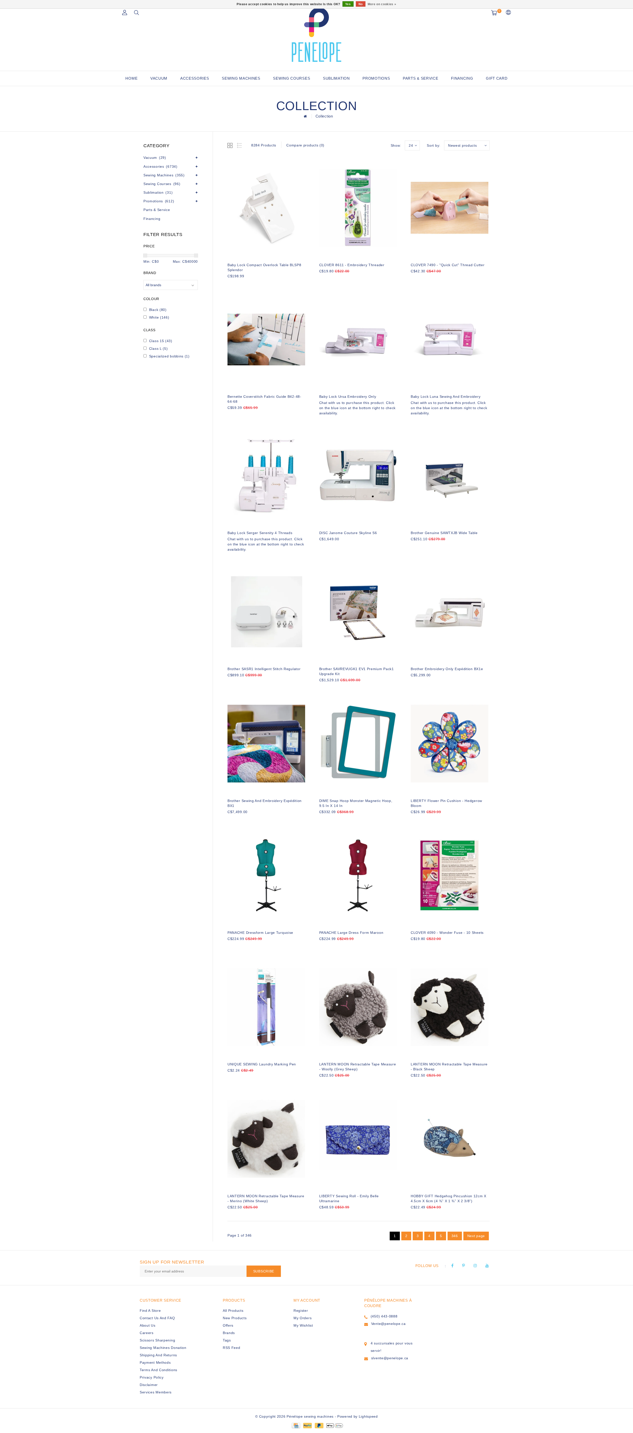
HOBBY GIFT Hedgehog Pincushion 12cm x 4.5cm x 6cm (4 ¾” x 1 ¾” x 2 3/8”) (448, 1198)
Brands (229, 1333)
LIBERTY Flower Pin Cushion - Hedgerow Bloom (446, 803)
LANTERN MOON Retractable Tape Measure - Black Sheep (449, 1066)
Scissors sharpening (157, 1340)
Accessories (194, 78)
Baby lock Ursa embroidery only (347, 397)
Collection (324, 116)
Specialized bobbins (169, 356)
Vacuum (158, 78)
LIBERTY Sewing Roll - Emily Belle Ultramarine (349, 1198)
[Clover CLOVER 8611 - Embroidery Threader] (358, 208)
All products (233, 1311)
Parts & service (420, 78)
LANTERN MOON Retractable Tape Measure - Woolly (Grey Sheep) (357, 1066)
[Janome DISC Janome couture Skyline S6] (358, 475)
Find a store (150, 1311)
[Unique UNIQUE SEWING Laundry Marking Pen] (266, 1007)
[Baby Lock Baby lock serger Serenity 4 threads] (266, 475)
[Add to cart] (230, 284)
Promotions (376, 78)
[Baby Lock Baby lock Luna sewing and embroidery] (449, 339)
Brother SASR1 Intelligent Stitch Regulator (263, 669)
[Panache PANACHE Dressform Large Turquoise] (266, 875)
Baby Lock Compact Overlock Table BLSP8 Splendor (264, 267)
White (159, 317)
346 (455, 1236)
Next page (476, 1236)
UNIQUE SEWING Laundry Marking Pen (261, 1064)
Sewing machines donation (163, 1348)
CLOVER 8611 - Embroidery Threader (351, 265)
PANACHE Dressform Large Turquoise (260, 933)
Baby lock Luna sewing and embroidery (445, 397)
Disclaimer (149, 1385)
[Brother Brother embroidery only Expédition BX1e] (449, 612)
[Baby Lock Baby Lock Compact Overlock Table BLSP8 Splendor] (266, 208)
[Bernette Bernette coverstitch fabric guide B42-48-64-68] (266, 339)
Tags (227, 1340)
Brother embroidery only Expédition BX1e (447, 669)
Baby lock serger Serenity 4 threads (260, 533)
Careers (147, 1333)
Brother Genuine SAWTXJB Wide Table (444, 533)
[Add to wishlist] (243, 284)
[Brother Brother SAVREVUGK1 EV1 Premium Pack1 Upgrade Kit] (358, 612)
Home (131, 78)
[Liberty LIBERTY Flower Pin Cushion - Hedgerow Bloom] (449, 743)
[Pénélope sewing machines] (316, 34)
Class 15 (160, 341)
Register (301, 1311)
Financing (462, 78)
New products (235, 1318)
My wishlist (303, 1325)
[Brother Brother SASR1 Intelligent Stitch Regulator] (266, 612)
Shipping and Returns (158, 1355)
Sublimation (336, 78)
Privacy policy (152, 1377)
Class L (158, 349)
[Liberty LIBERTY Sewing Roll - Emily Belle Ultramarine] (358, 1139)
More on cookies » (382, 4)
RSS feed (231, 1348)
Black (158, 310)
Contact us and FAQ (157, 1318)
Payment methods (155, 1362)
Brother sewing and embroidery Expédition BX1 (264, 803)
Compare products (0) (305, 145)
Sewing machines (241, 78)
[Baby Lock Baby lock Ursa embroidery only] (358, 339)
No (361, 4)
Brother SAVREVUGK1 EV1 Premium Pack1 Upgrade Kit (356, 671)
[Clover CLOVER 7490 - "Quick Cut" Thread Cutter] (449, 208)
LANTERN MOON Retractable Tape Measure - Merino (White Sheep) (265, 1198)
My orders (303, 1318)
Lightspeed (368, 1416)
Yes (348, 4)
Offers (228, 1325)
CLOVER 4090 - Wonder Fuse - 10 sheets (447, 933)
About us (148, 1325)
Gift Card (496, 78)
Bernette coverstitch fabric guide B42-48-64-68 (264, 399)
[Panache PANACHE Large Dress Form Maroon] (358, 875)
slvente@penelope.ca (389, 1358)
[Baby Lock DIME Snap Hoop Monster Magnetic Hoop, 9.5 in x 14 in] (358, 743)
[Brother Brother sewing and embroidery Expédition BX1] (266, 743)
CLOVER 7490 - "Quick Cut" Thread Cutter (447, 265)
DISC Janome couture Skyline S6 (348, 533)
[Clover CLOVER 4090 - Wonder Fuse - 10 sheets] (449, 875)
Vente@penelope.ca (388, 1324)
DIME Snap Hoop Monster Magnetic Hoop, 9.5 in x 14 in (355, 803)
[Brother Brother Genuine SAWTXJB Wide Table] (449, 475)
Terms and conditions (158, 1370)
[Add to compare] (255, 284)
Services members (156, 1392)
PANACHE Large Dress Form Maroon (351, 933)
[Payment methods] (295, 1425)
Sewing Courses (291, 78)
